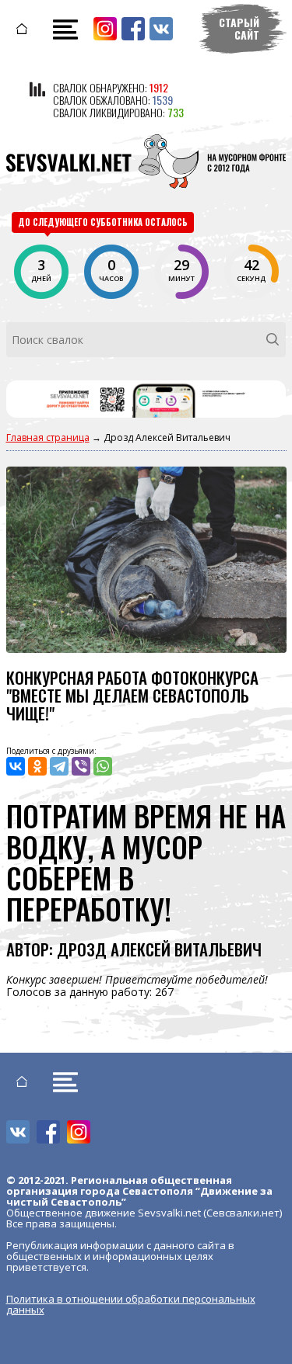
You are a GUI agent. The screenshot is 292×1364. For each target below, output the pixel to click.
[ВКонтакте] (15, 766)
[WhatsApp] (102, 766)
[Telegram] (59, 766)
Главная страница (48, 437)
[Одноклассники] (37, 766)
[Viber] (81, 766)
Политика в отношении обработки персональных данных (130, 1304)
